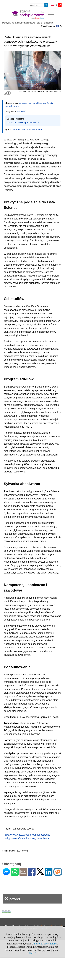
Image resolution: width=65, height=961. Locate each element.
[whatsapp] (15, 874)
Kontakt (46, 926)
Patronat (56, 926)
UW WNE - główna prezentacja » (23, 122)
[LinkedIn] (48, 874)
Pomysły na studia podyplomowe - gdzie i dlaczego (27, 22)
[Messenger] (6, 874)
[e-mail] (23, 874)
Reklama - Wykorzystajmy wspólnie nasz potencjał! (21, 926)
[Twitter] (40, 874)
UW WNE (21, 111)
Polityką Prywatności (45, 943)
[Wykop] (57, 874)
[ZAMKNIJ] (32, 953)
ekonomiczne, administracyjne (27, 129)
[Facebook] (32, 874)
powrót (12, 898)
